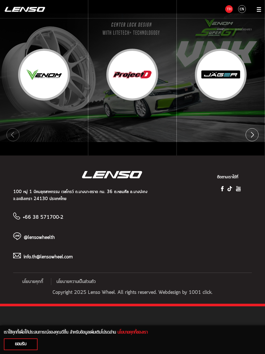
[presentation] (12, 134)
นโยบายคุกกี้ (32, 281)
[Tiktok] (229, 188)
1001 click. (200, 292)
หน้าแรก (224, 29)
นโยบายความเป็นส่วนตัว (76, 281)
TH (229, 9)
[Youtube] (238, 188)
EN (242, 9)
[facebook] (222, 188)
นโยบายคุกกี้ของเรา (132, 332)
